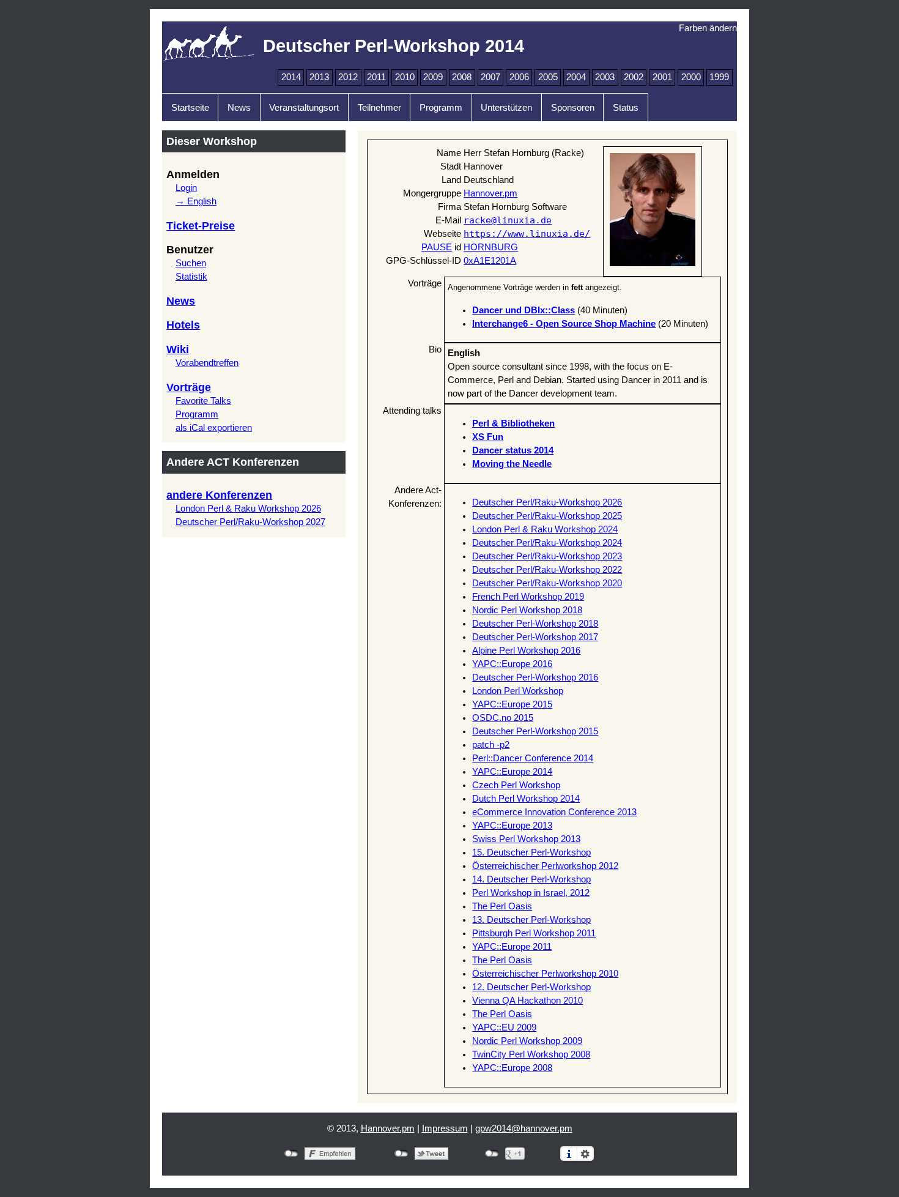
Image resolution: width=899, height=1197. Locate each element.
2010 (405, 77)
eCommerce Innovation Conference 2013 (554, 812)
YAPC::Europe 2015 (512, 704)
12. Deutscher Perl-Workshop (531, 987)
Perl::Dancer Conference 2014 (532, 758)
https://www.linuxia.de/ (527, 233)
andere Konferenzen (219, 495)
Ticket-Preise (200, 226)
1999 (719, 77)
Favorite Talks (203, 401)
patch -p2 (490, 745)
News (239, 108)
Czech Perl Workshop (516, 785)
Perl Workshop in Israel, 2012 (531, 893)
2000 (691, 77)
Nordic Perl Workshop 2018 (527, 610)
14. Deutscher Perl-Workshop (531, 879)
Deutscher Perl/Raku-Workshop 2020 (547, 583)
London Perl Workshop (517, 691)
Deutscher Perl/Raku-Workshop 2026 (547, 502)
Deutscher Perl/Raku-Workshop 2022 (547, 570)
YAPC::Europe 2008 (512, 1068)
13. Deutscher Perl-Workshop (531, 920)
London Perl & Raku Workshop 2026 (248, 508)
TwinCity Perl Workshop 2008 (531, 1054)
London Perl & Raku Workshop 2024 (545, 529)
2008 (462, 77)
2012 (348, 77)
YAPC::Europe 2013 (512, 825)
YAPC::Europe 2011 (512, 947)
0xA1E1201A (490, 261)
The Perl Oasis (502, 906)
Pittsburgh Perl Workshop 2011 (534, 933)
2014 (291, 77)
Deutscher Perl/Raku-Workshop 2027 (250, 522)
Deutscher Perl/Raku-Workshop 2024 (547, 543)
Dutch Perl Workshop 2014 (526, 799)
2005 (548, 77)
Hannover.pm (490, 193)
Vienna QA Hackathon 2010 (527, 1000)
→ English (196, 201)
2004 (576, 77)
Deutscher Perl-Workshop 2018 (535, 623)
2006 (519, 77)
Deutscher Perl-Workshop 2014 (393, 45)
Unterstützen (506, 108)
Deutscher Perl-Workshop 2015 (535, 731)
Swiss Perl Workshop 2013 (526, 839)
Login (186, 188)
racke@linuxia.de (508, 220)
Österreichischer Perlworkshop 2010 (545, 974)
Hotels (183, 325)
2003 (605, 77)
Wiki (177, 349)
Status (625, 108)
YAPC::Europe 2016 (512, 664)
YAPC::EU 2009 (504, 1027)
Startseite (190, 108)
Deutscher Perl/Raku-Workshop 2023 (547, 556)
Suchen (191, 263)
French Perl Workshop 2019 (528, 597)
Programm (441, 108)
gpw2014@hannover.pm (523, 1128)
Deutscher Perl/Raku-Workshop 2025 (547, 516)
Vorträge (188, 387)
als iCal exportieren (214, 428)
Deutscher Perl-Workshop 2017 (535, 637)
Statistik (191, 277)
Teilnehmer (379, 108)
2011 (376, 77)
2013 (319, 77)
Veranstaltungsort (304, 108)
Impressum (445, 1128)
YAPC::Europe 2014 (512, 772)
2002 (633, 77)
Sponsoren (572, 108)
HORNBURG (491, 247)
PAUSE (436, 247)
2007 (490, 77)
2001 (662, 77)
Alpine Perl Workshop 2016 (526, 650)
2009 (433, 77)
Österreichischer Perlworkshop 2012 (545, 866)
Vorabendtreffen (207, 363)
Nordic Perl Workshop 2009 (527, 1041)
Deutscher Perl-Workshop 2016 (535, 677)
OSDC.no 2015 (502, 718)
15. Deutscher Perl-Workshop (531, 852)
